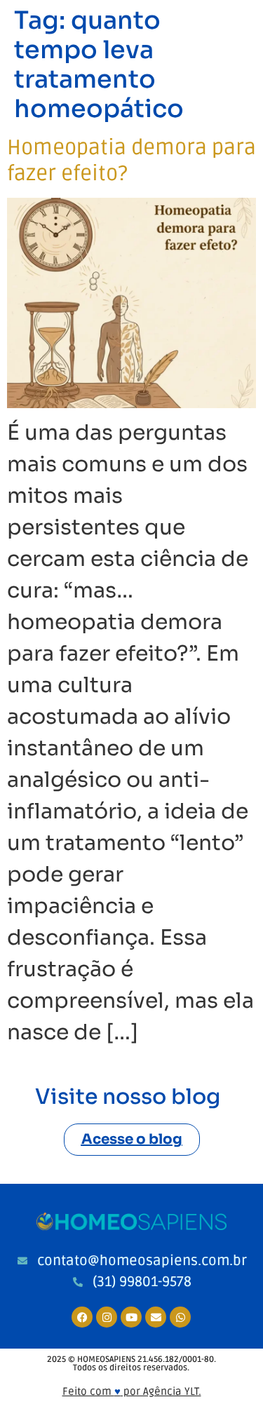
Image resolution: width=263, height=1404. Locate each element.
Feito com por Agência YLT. (131, 1391)
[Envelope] (155, 1317)
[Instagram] (106, 1317)
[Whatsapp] (180, 1317)
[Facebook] (82, 1317)
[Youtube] (131, 1317)
